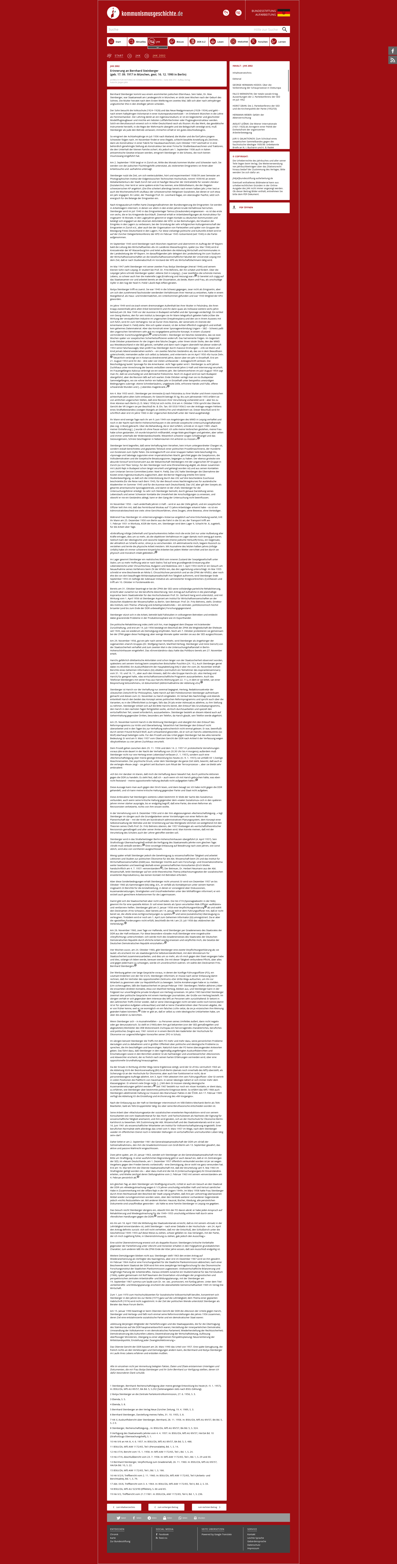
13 (125, 923)
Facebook (388, 46)
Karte (113, 1537)
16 (139, 1011)
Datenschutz (253, 1544)
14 (165, 942)
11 (205, 907)
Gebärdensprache (256, 1541)
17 (154, 1086)
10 (161, 868)
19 (155, 1216)
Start (119, 55)
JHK (138, 55)
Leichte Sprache (255, 1537)
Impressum (253, 1548)
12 (174, 913)
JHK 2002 (159, 55)
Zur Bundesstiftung (120, 1541)
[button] (122, 1518)
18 (138, 1177)
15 (135, 965)
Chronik (114, 1534)
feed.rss (163, 1537)
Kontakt (251, 1534)
